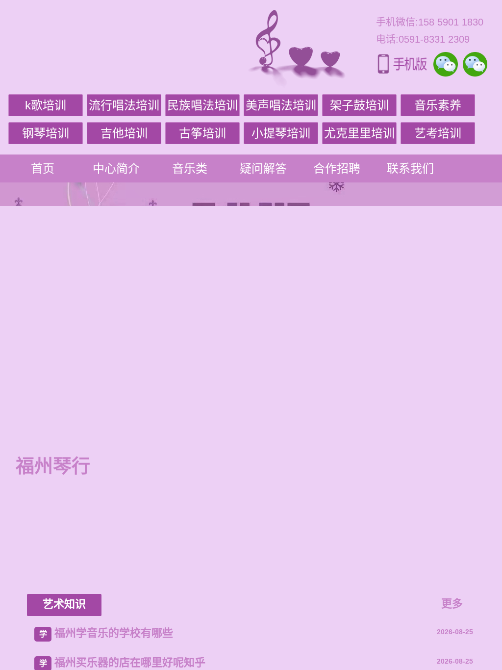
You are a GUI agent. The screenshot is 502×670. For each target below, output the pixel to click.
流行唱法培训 (124, 105)
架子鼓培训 (359, 105)
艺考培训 (437, 133)
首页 (42, 168)
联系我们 (410, 168)
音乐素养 (437, 105)
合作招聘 (336, 168)
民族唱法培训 (202, 105)
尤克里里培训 (359, 133)
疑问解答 (263, 168)
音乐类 (189, 168)
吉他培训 (124, 133)
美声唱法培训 (281, 105)
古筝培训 (202, 133)
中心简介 (116, 168)
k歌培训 (45, 105)
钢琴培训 (45, 133)
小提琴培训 (280, 133)
